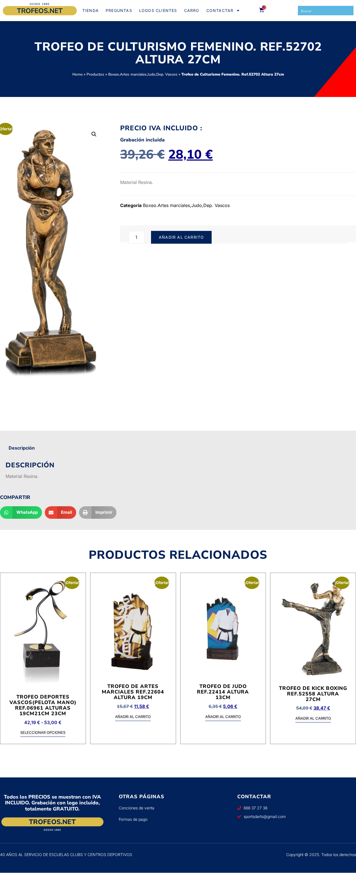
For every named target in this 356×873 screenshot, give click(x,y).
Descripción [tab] (22, 448)
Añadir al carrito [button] (133, 717)
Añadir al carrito (181, 237)
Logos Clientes (158, 10)
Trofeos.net (40, 10)
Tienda (90, 10)
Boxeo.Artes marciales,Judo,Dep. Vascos (142, 74)
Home (77, 74)
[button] (94, 134)
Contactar (220, 10)
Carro (191, 10)
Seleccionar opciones (42, 733)
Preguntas (119, 10)
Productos (95, 74)
